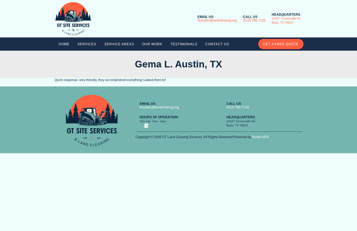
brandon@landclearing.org (217, 20)
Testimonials (183, 44)
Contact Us (217, 44)
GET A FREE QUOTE (281, 44)
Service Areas (119, 44)
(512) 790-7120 (254, 20)
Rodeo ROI (260, 137)
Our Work (152, 44)
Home (64, 44)
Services (86, 44)
